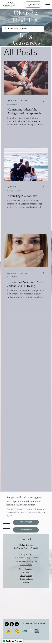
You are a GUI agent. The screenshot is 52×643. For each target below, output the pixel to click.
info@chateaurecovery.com (26, 561)
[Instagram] (7, 624)
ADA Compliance (26, 579)
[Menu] (47, 4)
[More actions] (44, 100)
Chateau (18, 509)
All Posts (20, 52)
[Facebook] (12, 624)
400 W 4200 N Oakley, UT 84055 (26, 557)
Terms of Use (26, 572)
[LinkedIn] (17, 624)
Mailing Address (26, 545)
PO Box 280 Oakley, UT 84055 (26, 548)
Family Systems (14, 191)
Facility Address (26, 554)
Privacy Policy (26, 576)
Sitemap (26, 582)
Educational (12, 104)
